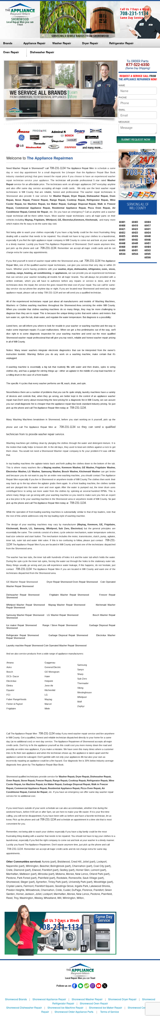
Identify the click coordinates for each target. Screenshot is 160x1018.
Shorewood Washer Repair (87, 999)
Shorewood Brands (16, 999)
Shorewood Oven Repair (94, 1003)
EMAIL (122, 109)
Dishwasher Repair (42, 52)
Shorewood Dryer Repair (122, 999)
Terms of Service (109, 1011)
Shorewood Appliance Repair (49, 999)
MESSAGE (124, 121)
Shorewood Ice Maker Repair (105, 1007)
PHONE (123, 97)
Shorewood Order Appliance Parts (74, 1011)
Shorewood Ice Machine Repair (65, 1007)
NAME (122, 85)
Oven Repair (11, 52)
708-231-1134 (134, 13)
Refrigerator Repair (121, 43)
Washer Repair (61, 43)
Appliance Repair (34, 43)
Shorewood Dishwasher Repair (24, 1007)
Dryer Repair (90, 43)
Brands (7, 43)
